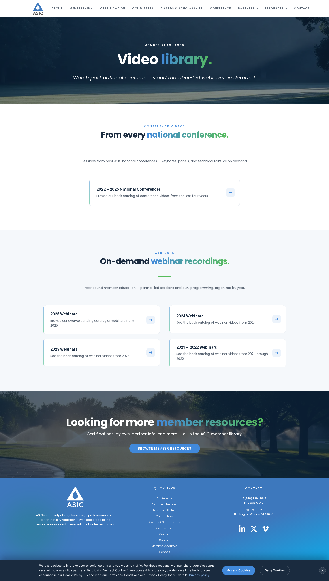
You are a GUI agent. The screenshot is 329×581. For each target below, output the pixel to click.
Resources (274, 8)
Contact (302, 8)
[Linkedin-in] (242, 528)
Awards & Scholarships (181, 8)
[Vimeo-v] (265, 528)
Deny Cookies (275, 570)
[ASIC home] (38, 8)
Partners (246, 8)
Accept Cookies (238, 570)
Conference (220, 8)
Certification (112, 8)
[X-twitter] (253, 528)
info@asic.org (253, 502)
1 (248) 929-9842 (254, 498)
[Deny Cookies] (322, 570)
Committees (142, 8)
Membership (80, 8)
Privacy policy (199, 575)
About (56, 8)
